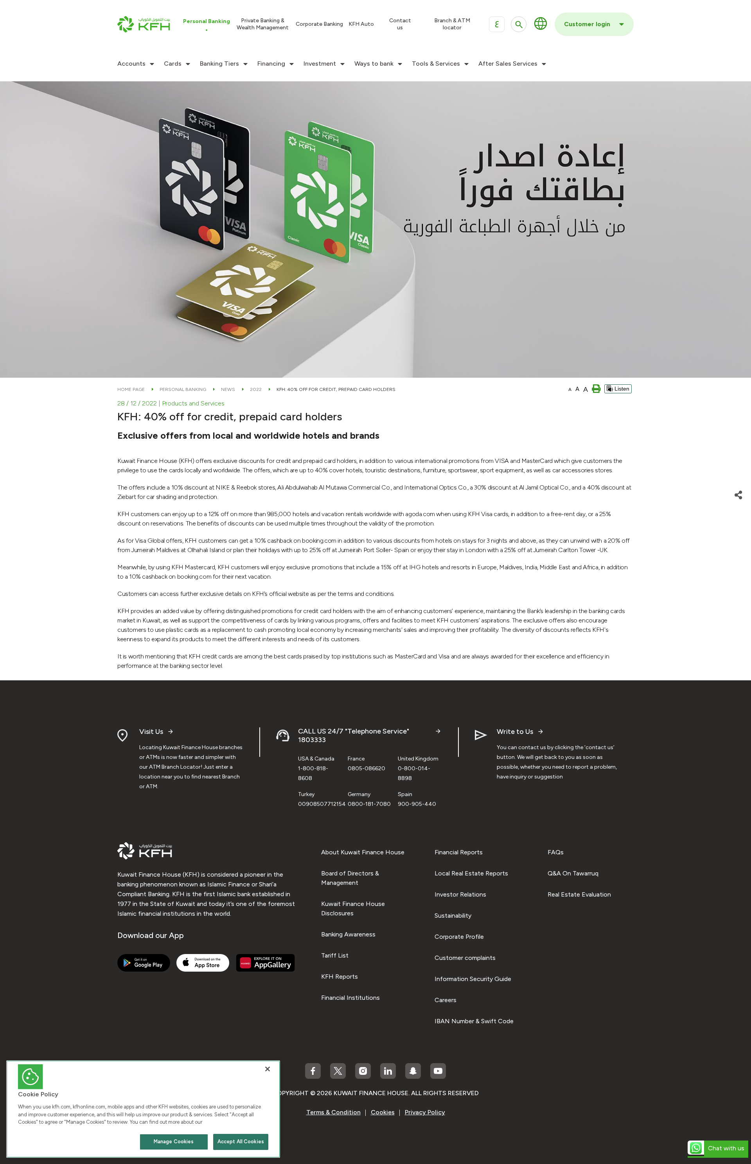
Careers (445, 1000)
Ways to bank (373, 63)
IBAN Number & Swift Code (474, 1021)
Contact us (400, 24)
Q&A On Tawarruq (573, 873)
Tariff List (335, 955)
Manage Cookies (174, 1141)
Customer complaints (465, 957)
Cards (172, 63)
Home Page (131, 389)
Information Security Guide (473, 979)
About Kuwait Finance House (362, 852)
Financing (271, 63)
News (228, 389)
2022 (256, 389)
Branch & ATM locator (452, 24)
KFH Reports (339, 976)
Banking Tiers (219, 63)
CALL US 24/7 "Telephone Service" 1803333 (353, 735)
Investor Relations (460, 894)
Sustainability (453, 915)
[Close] (267, 1069)
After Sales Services (507, 63)
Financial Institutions (350, 997)
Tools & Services (436, 63)
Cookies (383, 1112)
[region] (143, 1109)
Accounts (131, 63)
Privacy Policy (425, 1112)
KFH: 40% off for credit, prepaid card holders (336, 389)
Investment (320, 63)
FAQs (556, 852)
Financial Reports (459, 852)
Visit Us (151, 732)
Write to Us (515, 732)
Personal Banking (183, 389)
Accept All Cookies (240, 1141)
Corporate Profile (459, 936)
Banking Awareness (348, 934)
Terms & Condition (333, 1112)
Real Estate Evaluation (579, 894)
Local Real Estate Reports (471, 873)
